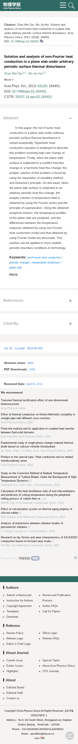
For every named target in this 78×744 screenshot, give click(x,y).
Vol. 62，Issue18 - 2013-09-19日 (23, 348)
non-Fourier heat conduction (44, 257)
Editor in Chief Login (18, 643)
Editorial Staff (14, 692)
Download (12, 616)
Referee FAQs (50, 638)
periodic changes (19, 262)
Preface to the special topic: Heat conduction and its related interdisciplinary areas (37, 458)
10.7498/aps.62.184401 (25, 41)
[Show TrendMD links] (75, 557)
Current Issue (14, 660)
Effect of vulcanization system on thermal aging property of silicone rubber (36, 510)
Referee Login (14, 638)
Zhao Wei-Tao (13, 73)
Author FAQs (50, 605)
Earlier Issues (14, 665)
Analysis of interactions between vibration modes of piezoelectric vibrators (32, 525)
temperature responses (46, 262)
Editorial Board (15, 687)
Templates (12, 611)
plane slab (15, 267)
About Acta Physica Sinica (58, 665)
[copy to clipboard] (41, 40)
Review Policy (15, 633)
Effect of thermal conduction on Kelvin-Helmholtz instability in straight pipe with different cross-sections (38, 416)
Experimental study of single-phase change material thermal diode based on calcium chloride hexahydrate (37, 444)
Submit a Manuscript (18, 595)
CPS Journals (50, 671)
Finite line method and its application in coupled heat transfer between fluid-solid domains (37, 430)
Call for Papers (51, 611)
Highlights (12, 671)
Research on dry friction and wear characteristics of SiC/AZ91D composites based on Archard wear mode (39, 539)
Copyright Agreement (19, 605)
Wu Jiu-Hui (35, 73)
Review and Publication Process (56, 598)
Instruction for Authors (19, 600)
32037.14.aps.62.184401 (33, 97)
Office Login (49, 633)
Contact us (13, 698)
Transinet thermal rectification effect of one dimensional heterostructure (34, 402)
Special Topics (51, 660)
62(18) (42, 86)
